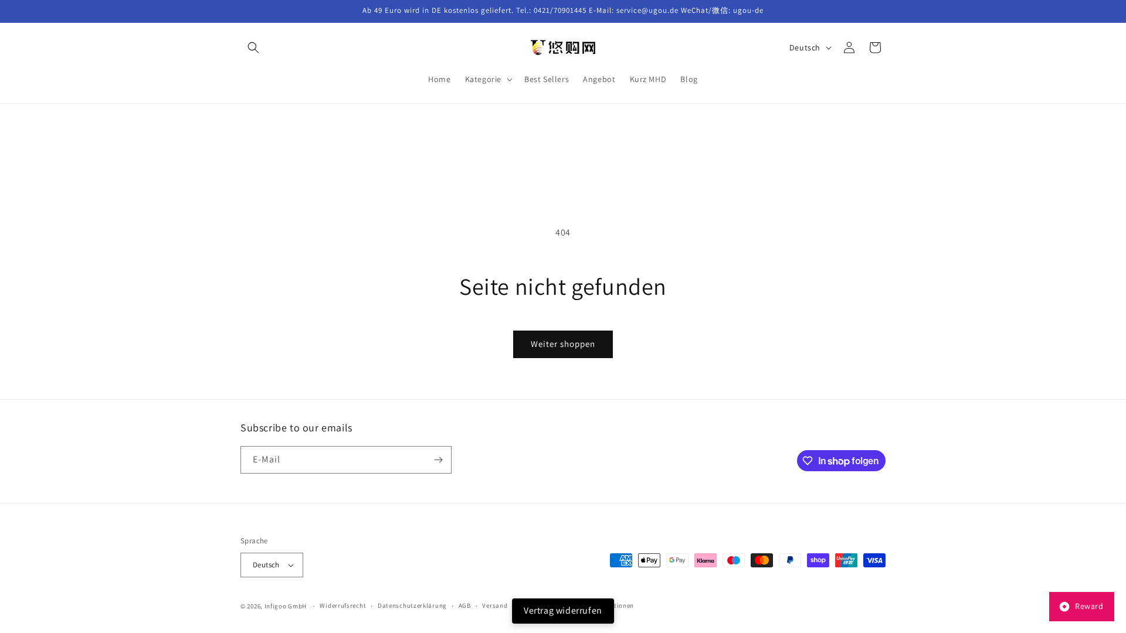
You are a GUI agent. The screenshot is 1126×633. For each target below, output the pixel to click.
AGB (465, 605)
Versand (494, 605)
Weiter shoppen (563, 343)
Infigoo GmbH (285, 606)
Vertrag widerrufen (563, 610)
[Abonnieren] (438, 460)
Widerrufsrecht (343, 605)
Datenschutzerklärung (412, 605)
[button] (253, 47)
